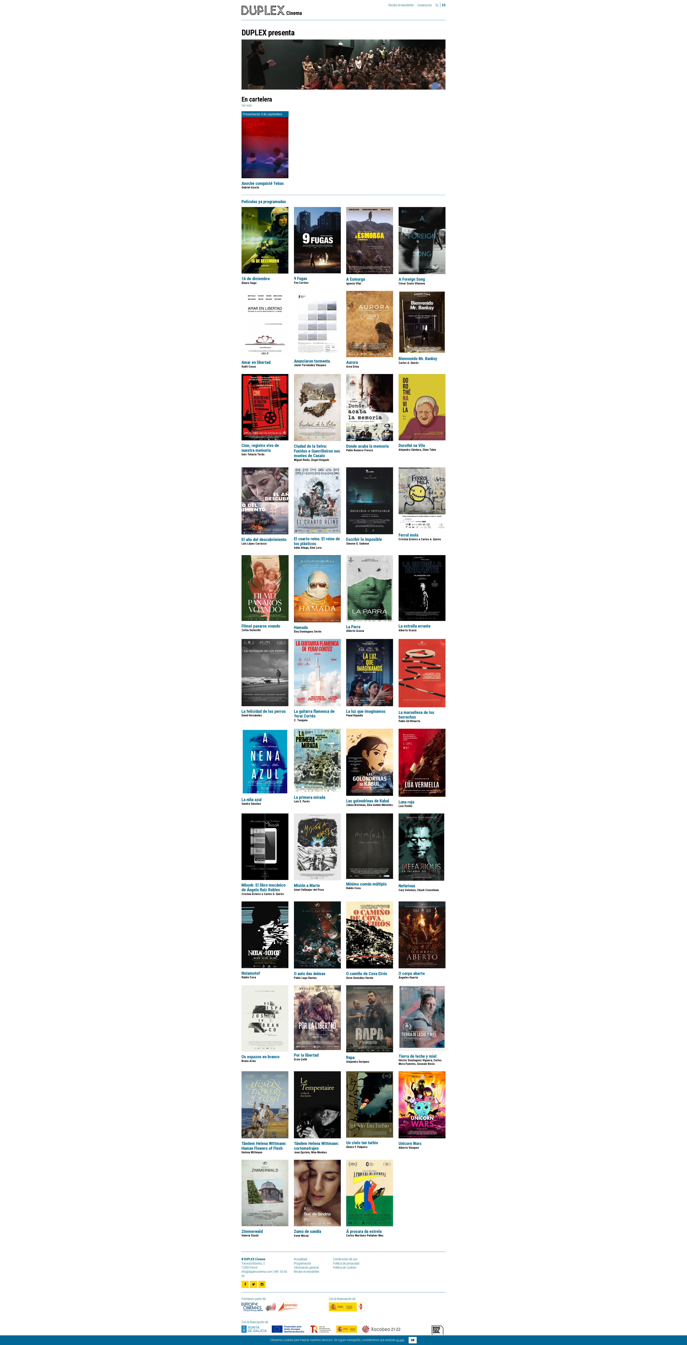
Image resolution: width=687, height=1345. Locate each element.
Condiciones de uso (345, 1259)
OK (413, 1340)
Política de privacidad (346, 1263)
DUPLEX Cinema (272, 11)
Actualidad (300, 1259)
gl (437, 5)
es (443, 5)
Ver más (247, 105)
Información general (306, 1267)
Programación (302, 1263)
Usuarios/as (424, 5)
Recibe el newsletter (401, 5)
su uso (400, 1340)
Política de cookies (344, 1267)
